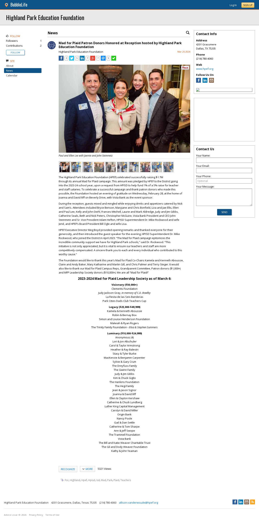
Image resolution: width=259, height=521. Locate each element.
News (9, 70)
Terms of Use (52, 514)
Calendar (11, 75)
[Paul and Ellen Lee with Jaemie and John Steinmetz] (64, 167)
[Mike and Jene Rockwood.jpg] (168, 167)
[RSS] (252, 502)
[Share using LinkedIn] (82, 59)
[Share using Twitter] (71, 59)
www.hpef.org (204, 69)
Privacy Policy (36, 514)
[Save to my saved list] (113, 59)
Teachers (125, 480)
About (9, 66)
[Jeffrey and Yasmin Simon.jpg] (133, 167)
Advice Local (10, 514)
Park (109, 480)
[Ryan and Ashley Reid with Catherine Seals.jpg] (122, 167)
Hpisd (91, 480)
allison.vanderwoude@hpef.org (138, 502)
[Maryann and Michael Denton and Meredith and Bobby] (145, 167)
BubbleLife (19, 4)
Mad (103, 480)
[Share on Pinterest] (185, 68)
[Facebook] (198, 82)
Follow (15, 52)
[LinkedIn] (205, 82)
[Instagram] (211, 82)
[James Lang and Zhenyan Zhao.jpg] (76, 167)
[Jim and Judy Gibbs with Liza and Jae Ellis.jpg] (99, 167)
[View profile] (52, 48)
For (67, 480)
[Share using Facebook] (61, 59)
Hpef (84, 480)
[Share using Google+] (92, 59)
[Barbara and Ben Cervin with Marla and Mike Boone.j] (110, 167)
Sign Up (248, 5)
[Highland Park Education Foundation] (198, 90)
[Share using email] (103, 59)
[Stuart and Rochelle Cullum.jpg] (156, 167)
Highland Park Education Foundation (45, 17)
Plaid (116, 480)
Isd (98, 480)
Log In (233, 5)
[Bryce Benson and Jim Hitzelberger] (87, 167)
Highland (75, 480)
